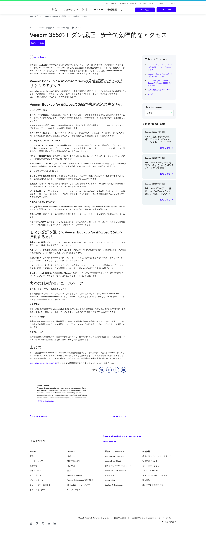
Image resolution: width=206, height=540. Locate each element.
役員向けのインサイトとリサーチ (156, 456)
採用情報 (33, 465)
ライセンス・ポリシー (164, 517)
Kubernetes (110, 480)
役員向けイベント (150, 461)
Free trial (166, 9)
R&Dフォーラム (74, 489)
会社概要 (112, 10)
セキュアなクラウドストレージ (118, 465)
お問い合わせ (35, 475)
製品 (54, 10)
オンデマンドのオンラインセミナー (157, 475)
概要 (31, 456)
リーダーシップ (36, 461)
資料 (84, 10)
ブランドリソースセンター (41, 485)
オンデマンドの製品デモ (152, 485)
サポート (71, 456)
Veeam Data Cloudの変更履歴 (80, 480)
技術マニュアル (74, 461)
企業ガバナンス (36, 470)
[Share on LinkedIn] (123, 370)
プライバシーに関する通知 (114, 517)
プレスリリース (36, 480)
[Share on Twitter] (109, 370)
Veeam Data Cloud (113, 461)
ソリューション (69, 10)
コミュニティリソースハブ (78, 485)
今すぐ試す (145, 9)
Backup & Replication (114, 485)
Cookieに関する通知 (136, 517)
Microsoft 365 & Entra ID (115, 470)
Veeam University (74, 475)
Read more (165, 148)
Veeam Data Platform (114, 456)
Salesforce (109, 475)
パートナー (97, 10)
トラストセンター (37, 489)
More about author (47, 401)
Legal (150, 517)
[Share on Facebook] (101, 370)
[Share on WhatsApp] (116, 370)
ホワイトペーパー (150, 470)
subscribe (108, 441)
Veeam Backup (44, 363)
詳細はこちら (37, 43)
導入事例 (71, 465)
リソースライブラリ (151, 465)
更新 (69, 470)
